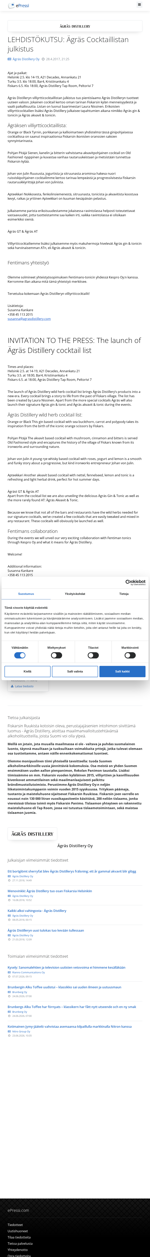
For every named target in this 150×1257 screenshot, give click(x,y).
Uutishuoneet (18, 1231)
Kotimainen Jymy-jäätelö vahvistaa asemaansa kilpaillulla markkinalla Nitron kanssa (70, 1026)
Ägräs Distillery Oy (26, 59)
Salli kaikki (122, 671)
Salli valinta (75, 671)
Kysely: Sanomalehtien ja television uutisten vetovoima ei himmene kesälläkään (66, 967)
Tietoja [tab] (124, 593)
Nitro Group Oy (21, 1031)
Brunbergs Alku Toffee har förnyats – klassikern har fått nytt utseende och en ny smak (72, 1007)
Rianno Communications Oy (28, 972)
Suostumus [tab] (26, 593)
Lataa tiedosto (23, 686)
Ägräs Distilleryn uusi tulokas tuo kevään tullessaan (46, 930)
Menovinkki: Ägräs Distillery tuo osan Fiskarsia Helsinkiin (50, 891)
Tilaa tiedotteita (19, 1237)
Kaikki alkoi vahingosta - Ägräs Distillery (37, 911)
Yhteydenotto (18, 1250)
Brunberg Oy (19, 992)
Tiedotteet (15, 1225)
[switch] (56, 655)
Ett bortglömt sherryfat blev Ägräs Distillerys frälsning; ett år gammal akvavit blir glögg (72, 871)
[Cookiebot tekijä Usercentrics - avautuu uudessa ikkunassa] (128, 583)
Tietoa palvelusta (20, 1243)
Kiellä (27, 671)
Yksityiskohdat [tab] (75, 593)
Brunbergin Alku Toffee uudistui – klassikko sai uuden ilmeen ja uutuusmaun (64, 987)
